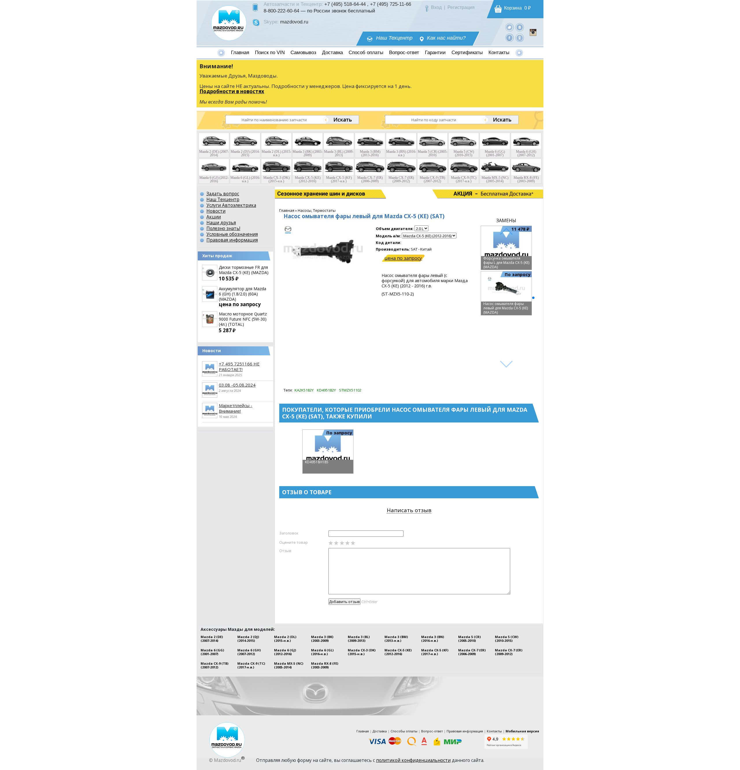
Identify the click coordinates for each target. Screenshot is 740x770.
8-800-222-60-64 (281, 11)
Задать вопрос (222, 193)
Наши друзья (221, 222)
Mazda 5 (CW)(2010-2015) (506, 639)
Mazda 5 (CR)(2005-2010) (469, 639)
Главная (240, 52)
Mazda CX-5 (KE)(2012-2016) (398, 652)
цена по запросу (403, 258)
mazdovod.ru (294, 22)
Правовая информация (232, 240)
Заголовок (289, 533)
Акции (213, 217)
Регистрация (461, 7)
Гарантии (435, 52)
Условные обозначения (232, 234)
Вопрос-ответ (404, 52)
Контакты (499, 52)
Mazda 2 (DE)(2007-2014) (212, 639)
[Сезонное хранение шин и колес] (303, 193)
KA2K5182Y (304, 390)
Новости (215, 211)
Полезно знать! (223, 228)
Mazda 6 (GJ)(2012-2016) (285, 652)
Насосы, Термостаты (317, 210)
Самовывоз (303, 52)
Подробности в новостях (231, 91)
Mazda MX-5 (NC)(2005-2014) (288, 665)
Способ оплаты (366, 52)
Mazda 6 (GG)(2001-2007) (212, 652)
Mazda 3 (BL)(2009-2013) (359, 639)
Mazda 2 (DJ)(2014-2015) (248, 639)
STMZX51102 (350, 390)
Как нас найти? (446, 38)
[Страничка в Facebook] (509, 37)
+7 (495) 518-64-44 (345, 4)
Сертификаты (467, 52)
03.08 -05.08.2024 (237, 385)
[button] (533, 298)
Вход (436, 7)
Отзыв (285, 550)
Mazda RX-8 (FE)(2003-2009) (324, 665)
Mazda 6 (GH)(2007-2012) (249, 652)
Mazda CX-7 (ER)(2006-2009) (472, 652)
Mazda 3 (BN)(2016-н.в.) (432, 639)
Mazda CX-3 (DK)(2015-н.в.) (361, 652)
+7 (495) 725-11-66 (390, 4)
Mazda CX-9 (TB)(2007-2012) (214, 665)
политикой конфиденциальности (413, 760)
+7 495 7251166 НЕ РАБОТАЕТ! (239, 366)
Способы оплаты (404, 731)
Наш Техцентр (394, 38)
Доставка (332, 52)
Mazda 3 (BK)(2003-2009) (322, 639)
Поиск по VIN (270, 52)
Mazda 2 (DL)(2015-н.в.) (285, 639)
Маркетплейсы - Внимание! (235, 408)
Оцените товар (293, 542)
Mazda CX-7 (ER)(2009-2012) (508, 652)
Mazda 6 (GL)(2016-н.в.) (322, 652)
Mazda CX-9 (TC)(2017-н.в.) (251, 665)
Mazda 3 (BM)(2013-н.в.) (396, 639)
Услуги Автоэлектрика (231, 205)
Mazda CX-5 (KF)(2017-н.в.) (434, 652)
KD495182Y (326, 390)
